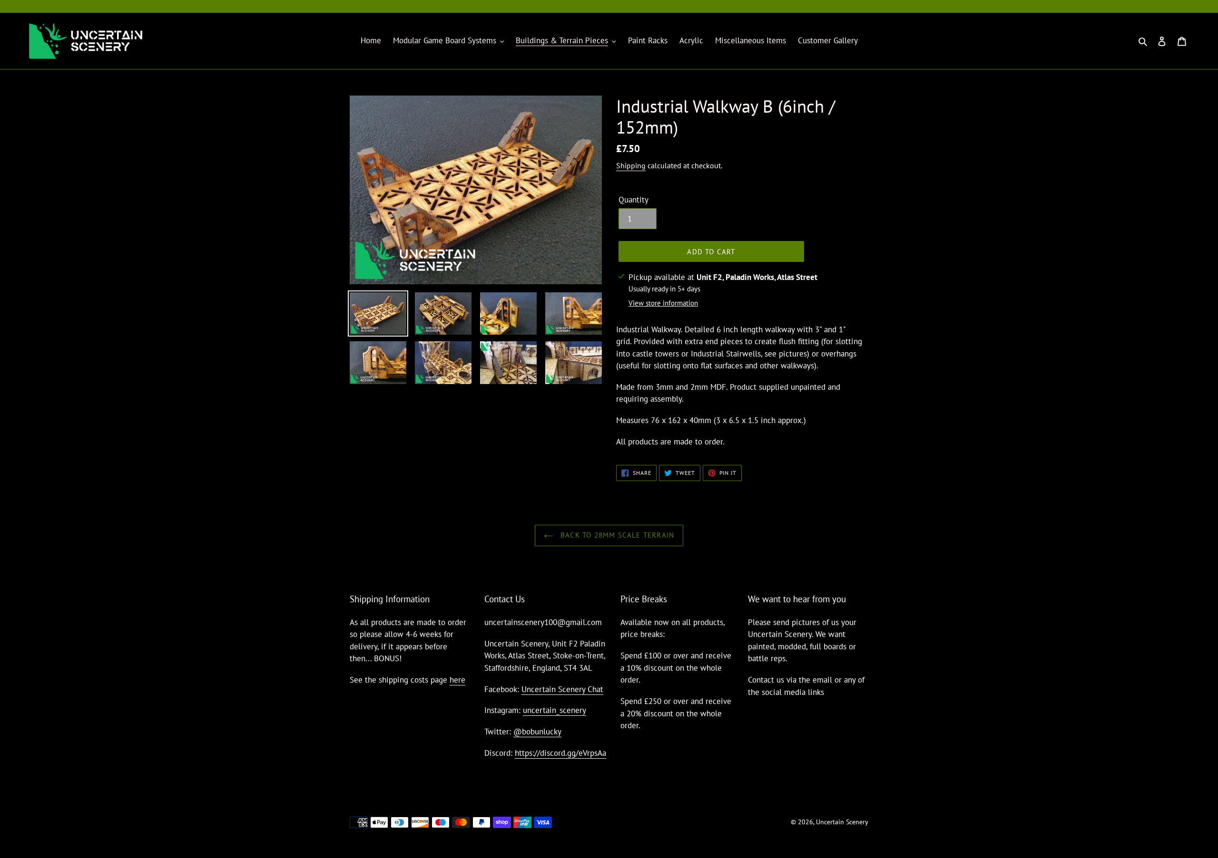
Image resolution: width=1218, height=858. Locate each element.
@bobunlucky (537, 731)
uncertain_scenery (554, 710)
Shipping (631, 165)
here (457, 680)
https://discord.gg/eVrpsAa (560, 753)
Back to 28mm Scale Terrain (616, 535)
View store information (663, 303)
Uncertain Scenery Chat (562, 689)
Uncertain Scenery (842, 822)
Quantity (633, 199)
